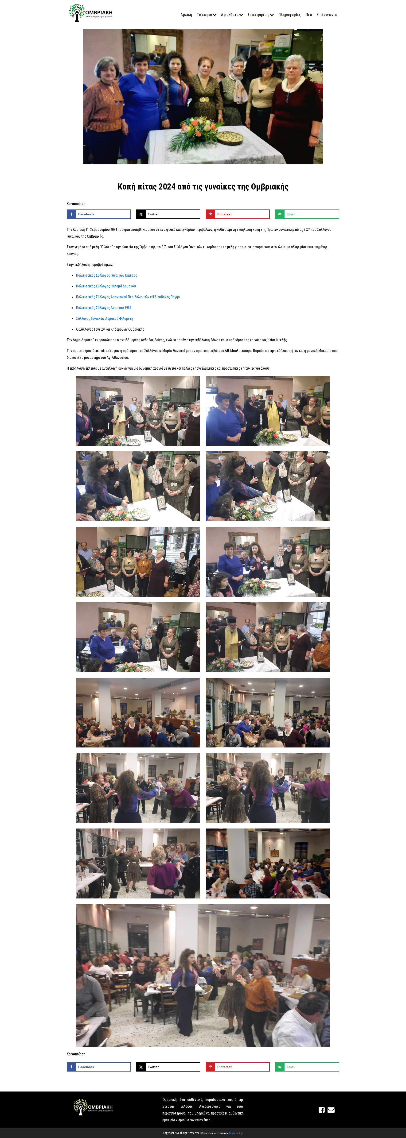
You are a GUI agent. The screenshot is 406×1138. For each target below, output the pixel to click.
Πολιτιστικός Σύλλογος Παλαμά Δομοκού (106, 286)
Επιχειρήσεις (258, 14)
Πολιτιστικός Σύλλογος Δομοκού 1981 (103, 307)
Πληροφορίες (290, 14)
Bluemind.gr (236, 1133)
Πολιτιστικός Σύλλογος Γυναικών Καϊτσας (106, 275)
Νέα (309, 14)
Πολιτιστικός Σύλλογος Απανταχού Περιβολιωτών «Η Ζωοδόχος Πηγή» (128, 296)
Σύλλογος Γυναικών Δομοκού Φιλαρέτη (104, 318)
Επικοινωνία (327, 14)
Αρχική (186, 14)
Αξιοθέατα (230, 14)
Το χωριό (204, 14)
